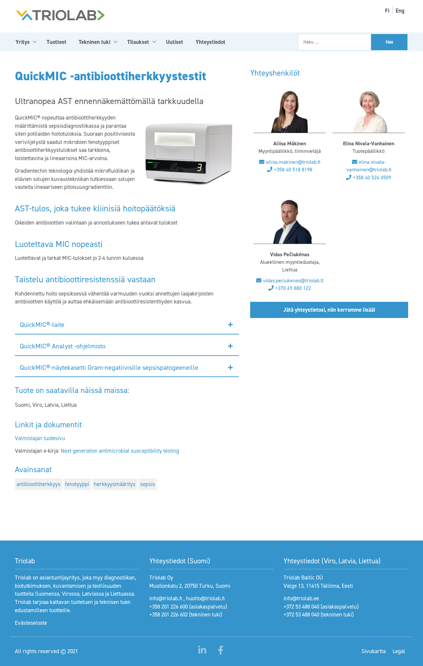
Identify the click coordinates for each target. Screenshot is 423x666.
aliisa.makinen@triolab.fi (293, 161)
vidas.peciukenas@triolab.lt (293, 280)
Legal (399, 651)
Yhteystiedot (210, 42)
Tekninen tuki (94, 42)
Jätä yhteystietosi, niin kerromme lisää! (329, 309)
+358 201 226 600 (168, 606)
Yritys (23, 42)
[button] (127, 325)
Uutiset (174, 42)
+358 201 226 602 (168, 614)
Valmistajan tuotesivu (40, 438)
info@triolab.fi (165, 598)
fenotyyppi (77, 484)
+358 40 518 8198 (293, 169)
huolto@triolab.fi (205, 598)
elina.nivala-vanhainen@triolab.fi (368, 165)
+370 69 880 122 (293, 288)
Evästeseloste (31, 622)
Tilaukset (138, 42)
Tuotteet (56, 42)
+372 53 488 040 (301, 606)
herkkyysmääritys (114, 484)
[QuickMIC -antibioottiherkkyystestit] (188, 154)
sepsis (147, 484)
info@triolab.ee (301, 598)
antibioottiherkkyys (38, 484)
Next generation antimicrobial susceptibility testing (120, 450)
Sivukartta (374, 651)
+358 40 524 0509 (372, 177)
